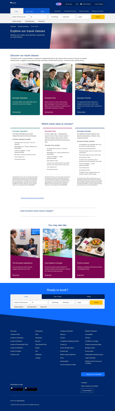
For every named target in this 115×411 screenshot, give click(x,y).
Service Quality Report (67, 348)
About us (62, 334)
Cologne (37, 358)
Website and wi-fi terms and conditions (93, 362)
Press (68, 358)
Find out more (16, 112)
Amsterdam (38, 337)
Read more (15, 275)
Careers (62, 337)
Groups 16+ (41, 21)
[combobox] (19, 17)
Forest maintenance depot (68, 364)
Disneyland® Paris (41, 344)
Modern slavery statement (68, 354)
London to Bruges (15, 351)
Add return (66, 17)
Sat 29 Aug (54, 17)
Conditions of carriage (91, 341)
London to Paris (15, 334)
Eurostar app (64, 351)
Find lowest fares (29, 21)
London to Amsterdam (16, 337)
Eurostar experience (23, 26)
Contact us (63, 344)
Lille (36, 351)
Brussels (37, 341)
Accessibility (89, 334)
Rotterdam (38, 354)
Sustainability (64, 361)
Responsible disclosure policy (94, 354)
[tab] (16, 10)
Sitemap (87, 337)
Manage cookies (90, 348)
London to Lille (14, 354)
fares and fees (20, 400)
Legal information (90, 358)
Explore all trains (16, 21)
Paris (36, 334)
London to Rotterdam (16, 348)
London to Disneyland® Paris (19, 344)
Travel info (13, 26)
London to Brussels (16, 341)
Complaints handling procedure (70, 341)
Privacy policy (89, 351)
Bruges (37, 348)
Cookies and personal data (93, 344)
